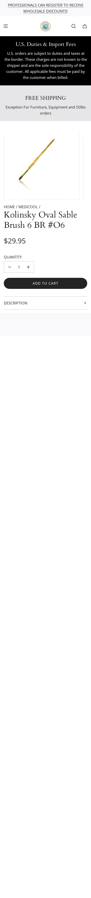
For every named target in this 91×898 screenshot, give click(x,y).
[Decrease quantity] (9, 267)
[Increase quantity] (28, 267)
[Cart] (84, 26)
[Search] (73, 26)
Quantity (13, 256)
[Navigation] (5, 26)
